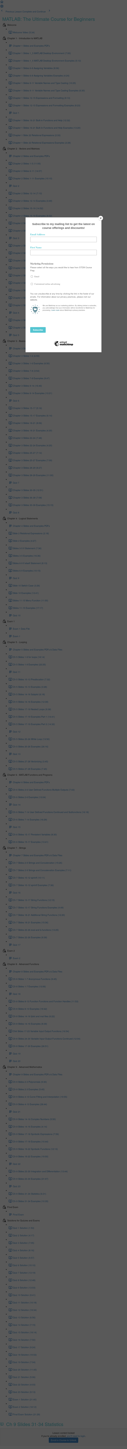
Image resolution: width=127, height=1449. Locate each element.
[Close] (100, 218)
